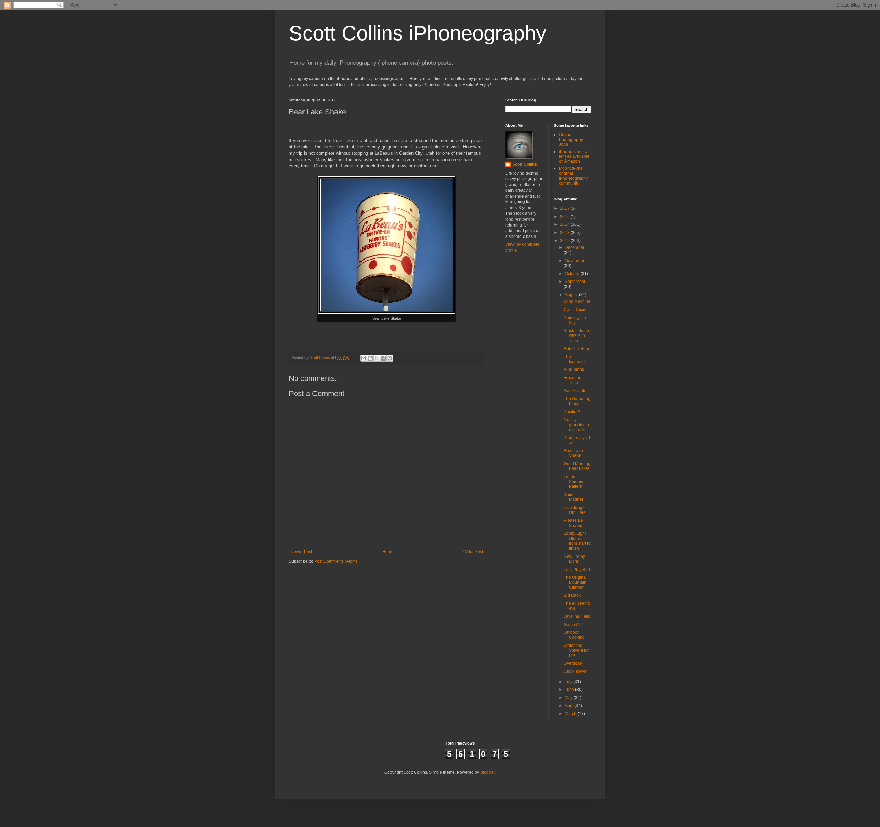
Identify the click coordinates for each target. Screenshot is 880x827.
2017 (565, 208)
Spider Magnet (573, 497)
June (570, 689)
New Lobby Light (574, 559)
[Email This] (363, 358)
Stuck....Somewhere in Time (576, 335)
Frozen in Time (572, 380)
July (569, 681)
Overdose (573, 663)
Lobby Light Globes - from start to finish (577, 541)
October (573, 273)
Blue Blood (574, 369)
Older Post (473, 551)
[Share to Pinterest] (389, 358)
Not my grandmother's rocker (576, 424)
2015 (565, 216)
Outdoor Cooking (574, 635)
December (574, 247)
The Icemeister (576, 359)
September (575, 281)
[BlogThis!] (370, 358)
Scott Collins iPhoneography (417, 33)
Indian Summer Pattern (574, 481)
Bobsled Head (577, 348)
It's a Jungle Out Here (575, 510)
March (571, 713)
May (569, 697)
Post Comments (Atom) (335, 561)
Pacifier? (572, 411)
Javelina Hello (577, 616)
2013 (565, 232)
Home (388, 551)
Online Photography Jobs (571, 139)
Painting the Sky (575, 320)
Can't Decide (576, 309)
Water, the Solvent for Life (576, 650)
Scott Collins (320, 357)
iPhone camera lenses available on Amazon (574, 156)
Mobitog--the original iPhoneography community (573, 176)
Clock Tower (575, 671)
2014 (565, 224)
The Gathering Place (577, 401)
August (572, 294)
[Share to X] (376, 358)
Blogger (487, 772)
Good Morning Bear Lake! (577, 466)
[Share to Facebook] (383, 358)
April (569, 705)
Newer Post (301, 551)
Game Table (575, 390)
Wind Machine (577, 301)
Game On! (573, 624)
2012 (565, 240)
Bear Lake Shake (573, 453)
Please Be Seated (573, 523)
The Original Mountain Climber (575, 582)
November (574, 260)
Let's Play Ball (577, 569)
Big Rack (572, 595)
